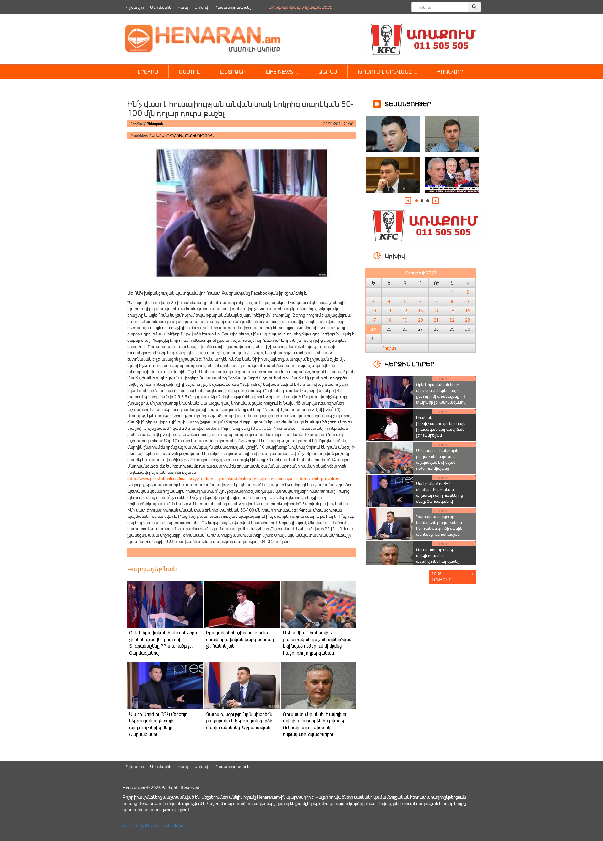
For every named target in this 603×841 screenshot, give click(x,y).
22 (451, 320)
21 (436, 320)
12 (404, 310)
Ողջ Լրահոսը (442, 576)
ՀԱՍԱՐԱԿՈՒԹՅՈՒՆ (166, 135)
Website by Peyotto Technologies (154, 825)
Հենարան (155, 123)
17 (373, 320)
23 (467, 320)
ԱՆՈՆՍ (327, 71)
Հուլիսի (389, 348)
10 (373, 310)
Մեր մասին (160, 7)
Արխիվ (201, 7)
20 (420, 320)
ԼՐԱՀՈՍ (148, 71)
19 (404, 320)
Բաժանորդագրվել (232, 7)
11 (389, 310)
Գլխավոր (135, 7)
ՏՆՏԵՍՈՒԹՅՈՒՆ (199, 135)
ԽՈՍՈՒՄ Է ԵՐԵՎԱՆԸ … (387, 71)
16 (467, 310)
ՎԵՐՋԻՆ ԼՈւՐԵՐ (409, 364)
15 (451, 310)
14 (436, 310)
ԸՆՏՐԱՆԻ (233, 71)
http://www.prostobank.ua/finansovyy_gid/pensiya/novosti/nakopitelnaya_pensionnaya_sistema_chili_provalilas (233, 478)
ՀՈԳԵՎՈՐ (450, 71)
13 (420, 310)
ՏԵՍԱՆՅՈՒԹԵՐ (408, 104)
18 (389, 320)
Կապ (182, 7)
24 (373, 329)
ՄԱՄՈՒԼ (189, 71)
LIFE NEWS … (282, 71)
